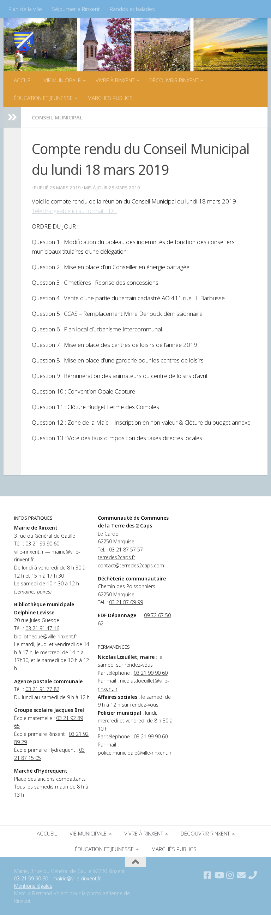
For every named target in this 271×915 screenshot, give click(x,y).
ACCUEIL (24, 80)
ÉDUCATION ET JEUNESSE (43, 97)
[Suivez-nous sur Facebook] (207, 875)
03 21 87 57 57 (126, 549)
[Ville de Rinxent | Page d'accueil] (24, 42)
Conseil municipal (57, 117)
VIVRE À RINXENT (115, 80)
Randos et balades (132, 8)
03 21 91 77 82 (42, 689)
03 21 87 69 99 (126, 602)
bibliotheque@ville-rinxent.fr (45, 636)
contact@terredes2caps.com (131, 565)
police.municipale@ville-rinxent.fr (134, 752)
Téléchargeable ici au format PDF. (74, 211)
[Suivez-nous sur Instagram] (230, 875)
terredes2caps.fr (116, 557)
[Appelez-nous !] (252, 875)
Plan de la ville (25, 8)
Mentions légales (33, 885)
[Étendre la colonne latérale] (12, 117)
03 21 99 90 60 (42, 543)
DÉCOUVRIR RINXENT (173, 80)
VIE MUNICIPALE (62, 80)
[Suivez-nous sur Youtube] (219, 875)
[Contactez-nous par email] (241, 875)
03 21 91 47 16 (42, 628)
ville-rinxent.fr (29, 551)
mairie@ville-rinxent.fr (77, 878)
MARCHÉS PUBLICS (110, 97)
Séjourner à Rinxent (76, 8)
